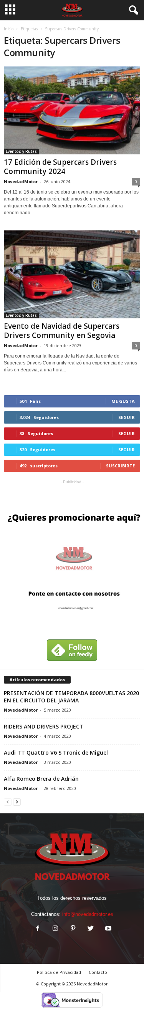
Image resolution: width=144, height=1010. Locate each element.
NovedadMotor (21, 181)
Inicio (8, 28)
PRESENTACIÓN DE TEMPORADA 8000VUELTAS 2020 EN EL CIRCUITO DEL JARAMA (71, 696)
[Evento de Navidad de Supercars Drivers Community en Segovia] (72, 274)
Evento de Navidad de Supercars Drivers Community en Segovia (61, 330)
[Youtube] (107, 929)
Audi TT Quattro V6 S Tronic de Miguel (56, 752)
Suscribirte (120, 466)
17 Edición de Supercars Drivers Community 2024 (60, 166)
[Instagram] (55, 929)
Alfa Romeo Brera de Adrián (41, 778)
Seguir (126, 417)
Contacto (98, 972)
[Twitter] (90, 929)
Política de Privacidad (59, 972)
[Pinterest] (73, 929)
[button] (132, 10)
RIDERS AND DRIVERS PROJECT (43, 726)
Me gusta (123, 401)
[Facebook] (37, 929)
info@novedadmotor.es (87, 914)
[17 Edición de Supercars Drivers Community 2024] (72, 110)
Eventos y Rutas (21, 151)
